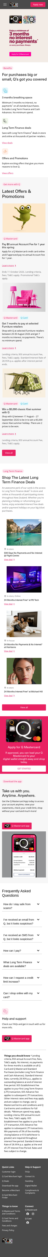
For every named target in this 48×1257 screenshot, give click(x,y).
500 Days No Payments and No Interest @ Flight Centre (23, 554)
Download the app (10, 1185)
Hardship (29, 1181)
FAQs (27, 1171)
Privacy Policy (8, 1230)
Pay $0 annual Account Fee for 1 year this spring (23, 245)
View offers (7, 173)
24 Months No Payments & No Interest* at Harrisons (23, 645)
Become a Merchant (11, 1190)
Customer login (8, 1171)
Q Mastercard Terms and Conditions (11, 1212)
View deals (7, 142)
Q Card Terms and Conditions (10, 1219)
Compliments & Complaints (32, 1191)
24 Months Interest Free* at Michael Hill (23, 691)
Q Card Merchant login (12, 1176)
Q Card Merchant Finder (9, 1196)
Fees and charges (9, 1225)
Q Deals (5, 1181)
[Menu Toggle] (5, 4)
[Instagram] (33, 1213)
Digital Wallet (31, 1185)
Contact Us (30, 1176)
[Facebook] (27, 1213)
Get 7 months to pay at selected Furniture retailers (20, 325)
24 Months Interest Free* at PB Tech (21, 599)
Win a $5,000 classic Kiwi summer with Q (21, 410)
